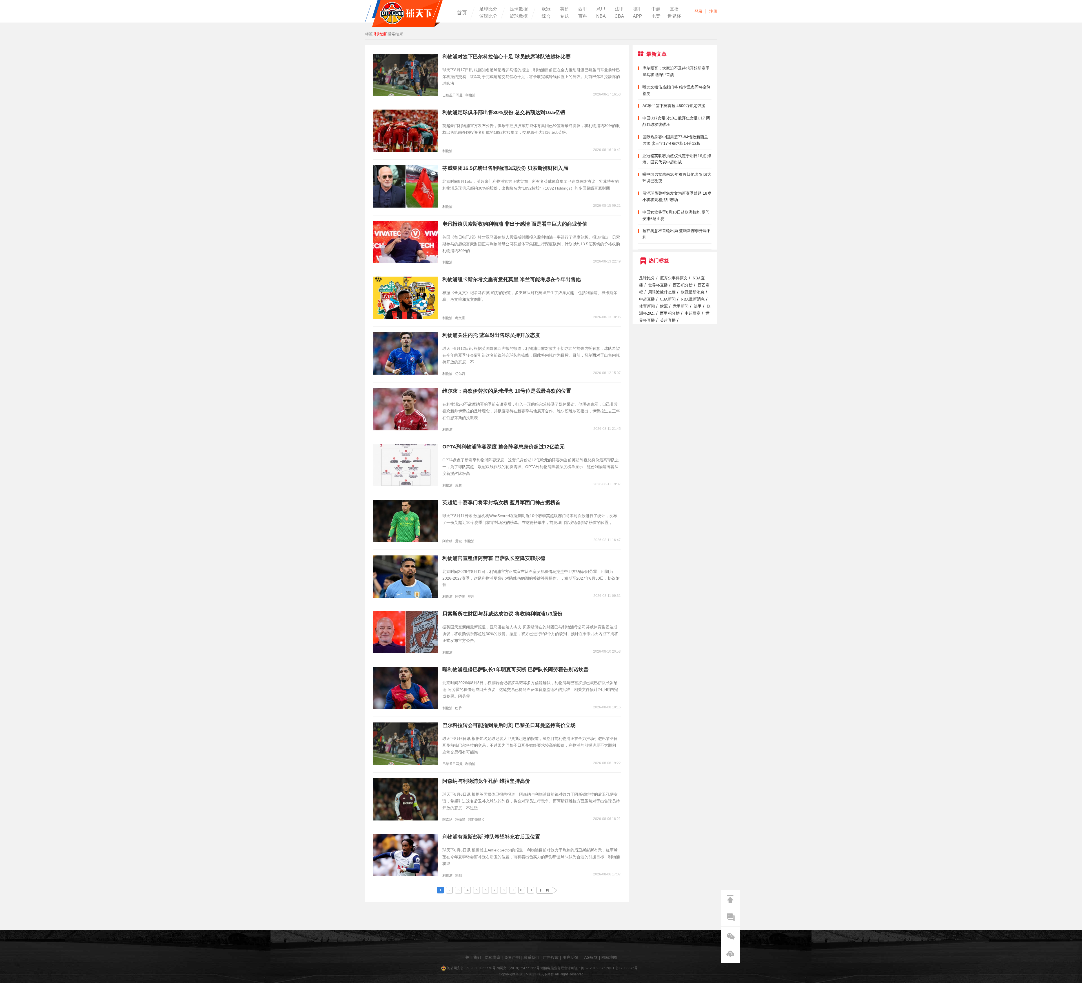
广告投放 (551, 957)
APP (637, 16)
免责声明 (512, 957)
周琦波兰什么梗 (662, 292)
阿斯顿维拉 (476, 820)
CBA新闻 (668, 299)
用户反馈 (570, 957)
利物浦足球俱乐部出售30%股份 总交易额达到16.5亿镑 (503, 112)
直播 (674, 9)
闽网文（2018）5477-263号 (518, 968)
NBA (601, 16)
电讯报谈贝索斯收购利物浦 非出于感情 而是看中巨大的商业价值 (514, 224)
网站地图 (609, 957)
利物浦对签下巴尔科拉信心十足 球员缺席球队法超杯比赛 (506, 56)
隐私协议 (492, 957)
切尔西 (460, 374)
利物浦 (470, 95)
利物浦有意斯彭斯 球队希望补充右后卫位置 (491, 837)
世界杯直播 (658, 285)
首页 (462, 12)
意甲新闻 (681, 306)
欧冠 (546, 9)
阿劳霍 (460, 597)
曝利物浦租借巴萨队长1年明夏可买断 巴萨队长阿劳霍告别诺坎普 (515, 669)
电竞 (655, 16)
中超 (655, 9)
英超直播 (668, 320)
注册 (713, 11)
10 (522, 890)
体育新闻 (647, 306)
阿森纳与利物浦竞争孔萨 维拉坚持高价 (486, 781)
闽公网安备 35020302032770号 (471, 968)
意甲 (601, 9)
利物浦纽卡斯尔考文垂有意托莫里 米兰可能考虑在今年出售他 (511, 279)
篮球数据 (519, 16)
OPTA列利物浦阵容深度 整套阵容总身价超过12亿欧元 (503, 447)
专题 (564, 16)
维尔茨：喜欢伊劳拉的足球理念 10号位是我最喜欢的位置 (506, 391)
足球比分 (488, 9)
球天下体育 (404, 13)
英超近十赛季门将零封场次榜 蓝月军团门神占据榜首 (501, 502)
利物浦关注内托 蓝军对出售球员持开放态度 (491, 335)
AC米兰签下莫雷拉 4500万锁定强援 (673, 105)
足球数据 (519, 9)
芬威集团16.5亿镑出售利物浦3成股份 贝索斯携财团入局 (505, 168)
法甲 (619, 9)
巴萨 (458, 708)
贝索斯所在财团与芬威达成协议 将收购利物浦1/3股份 (502, 614)
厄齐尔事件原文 (674, 278)
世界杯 (674, 16)
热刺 (458, 875)
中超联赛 (692, 313)
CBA (619, 16)
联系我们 (531, 957)
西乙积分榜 (683, 285)
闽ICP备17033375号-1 (623, 968)
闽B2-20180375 (593, 968)
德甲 (637, 9)
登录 (698, 11)
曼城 (458, 541)
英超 (564, 9)
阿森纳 (447, 541)
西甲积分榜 (670, 313)
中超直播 (647, 299)
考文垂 (460, 318)
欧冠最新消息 (692, 292)
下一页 (544, 890)
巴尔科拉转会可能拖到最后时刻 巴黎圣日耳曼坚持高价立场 (509, 725)
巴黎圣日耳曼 (452, 95)
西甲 (582, 9)
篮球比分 (488, 16)
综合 (546, 16)
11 (531, 890)
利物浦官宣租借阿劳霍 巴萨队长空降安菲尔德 (493, 558)
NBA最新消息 (693, 299)
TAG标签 (590, 957)
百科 (582, 16)
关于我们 (473, 957)
